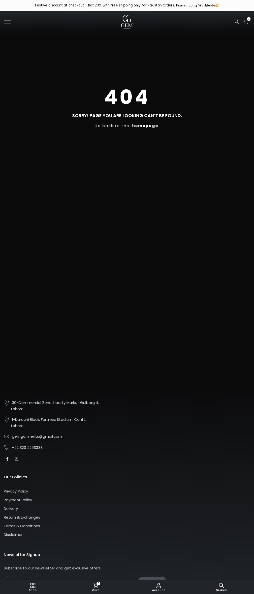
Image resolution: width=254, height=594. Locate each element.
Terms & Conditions (22, 525)
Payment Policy (18, 499)
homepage (145, 125)
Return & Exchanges (22, 517)
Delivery (11, 508)
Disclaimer (13, 534)
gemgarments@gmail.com (37, 436)
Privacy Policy (16, 491)
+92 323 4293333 (27, 447)
